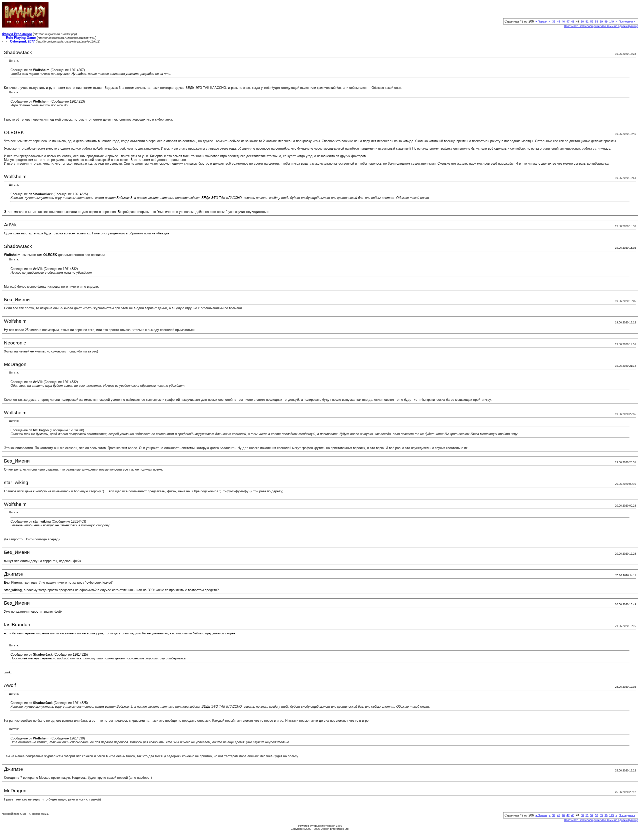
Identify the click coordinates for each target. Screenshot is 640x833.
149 (611, 21)
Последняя (627, 21)
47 (568, 21)
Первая (541, 21)
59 (601, 21)
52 (591, 21)
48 (572, 21)
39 (553, 21)
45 (558, 21)
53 (596, 21)
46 (563, 21)
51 (587, 21)
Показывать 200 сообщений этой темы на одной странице (601, 26)
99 (606, 21)
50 (582, 21)
